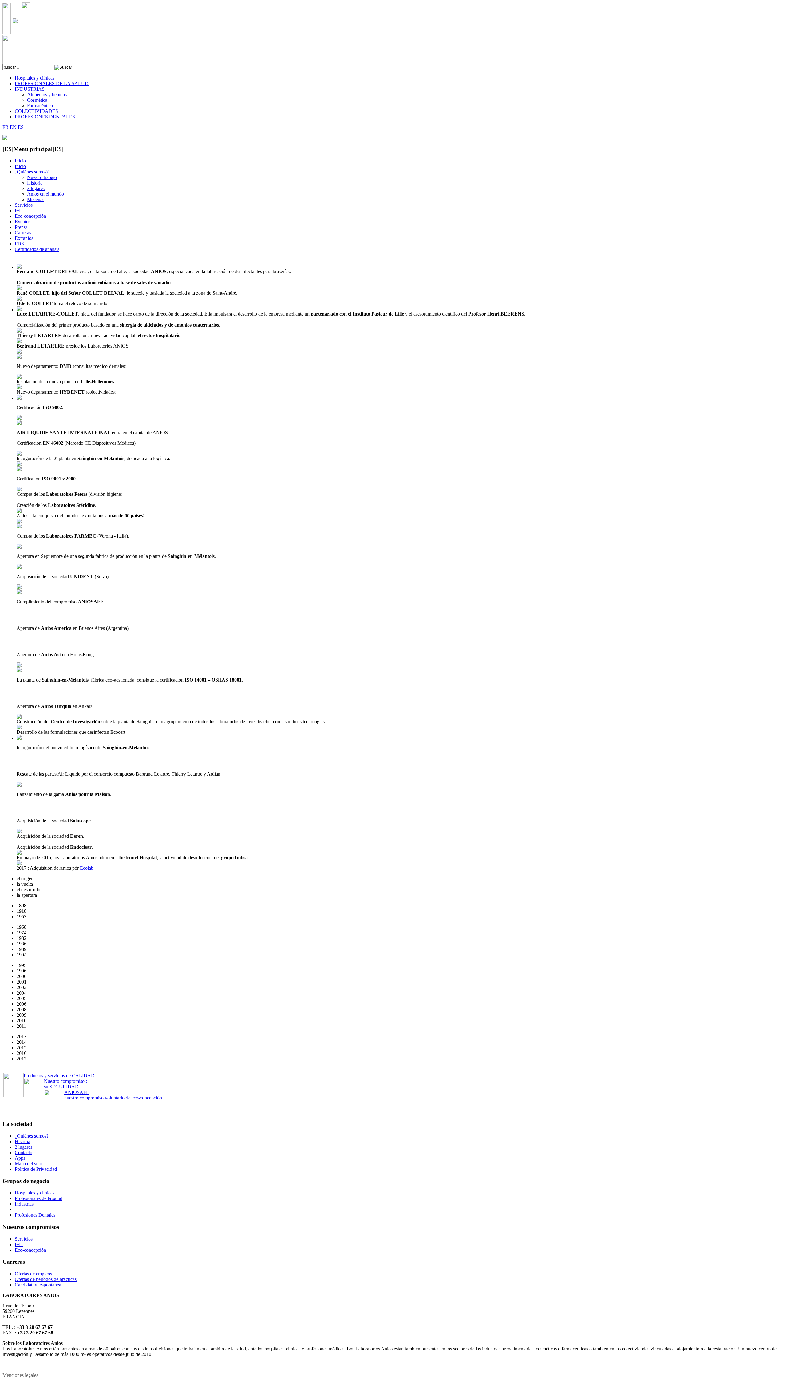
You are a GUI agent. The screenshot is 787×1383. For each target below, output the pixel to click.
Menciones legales (20, 1375)
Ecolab (86, 868)
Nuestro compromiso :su (65, 1084)
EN (13, 127)
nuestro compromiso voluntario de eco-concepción (113, 1095)
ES (21, 127)
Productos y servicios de (59, 1075)
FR (5, 127)
